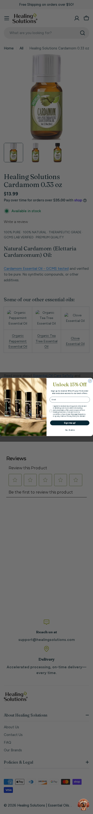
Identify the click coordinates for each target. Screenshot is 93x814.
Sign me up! (70, 423)
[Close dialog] (90, 381)
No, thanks (70, 430)
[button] (83, 804)
